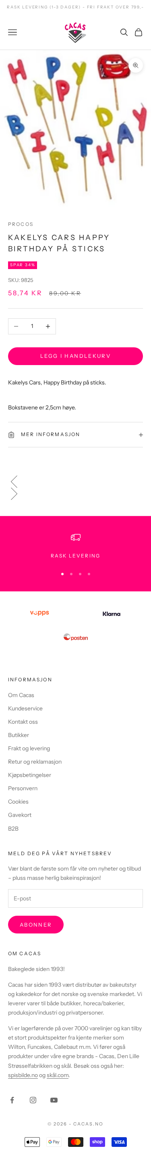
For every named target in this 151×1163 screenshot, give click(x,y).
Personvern (22, 788)
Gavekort (19, 814)
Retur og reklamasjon (35, 761)
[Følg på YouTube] (54, 1100)
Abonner (36, 924)
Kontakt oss (23, 721)
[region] (75, 546)
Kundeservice (25, 708)
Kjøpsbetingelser (29, 775)
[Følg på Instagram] (33, 1100)
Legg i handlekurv (75, 356)
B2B (13, 828)
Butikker (18, 735)
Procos (20, 224)
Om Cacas (21, 695)
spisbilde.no (23, 1075)
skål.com (57, 1075)
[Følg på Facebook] (12, 1100)
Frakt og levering (29, 748)
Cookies (18, 801)
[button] (75, 482)
